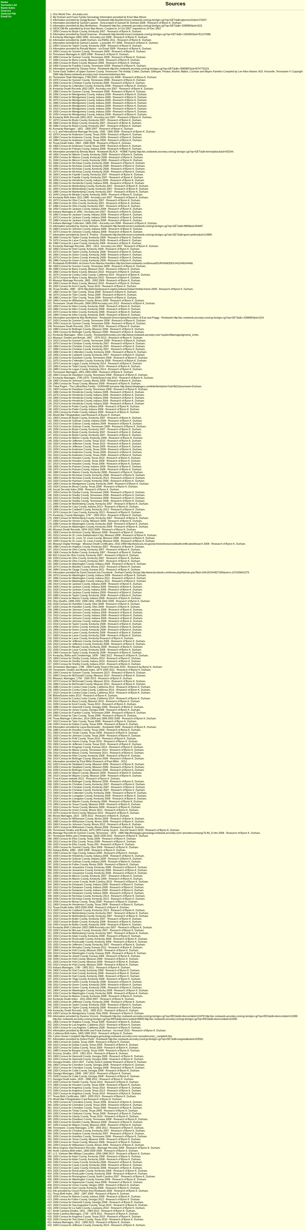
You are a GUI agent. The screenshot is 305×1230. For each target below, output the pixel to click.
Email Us (6, 16)
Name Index (8, 8)
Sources (6, 10)
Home (4, 2)
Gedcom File (8, 13)
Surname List (9, 5)
